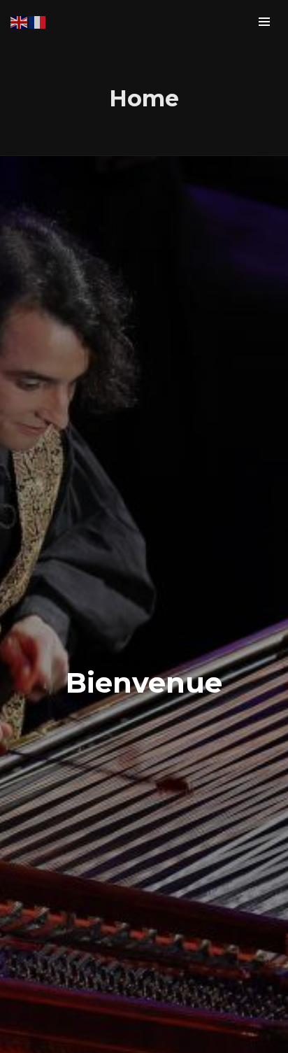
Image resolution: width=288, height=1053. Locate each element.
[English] (19, 20)
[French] (38, 20)
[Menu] (264, 21)
